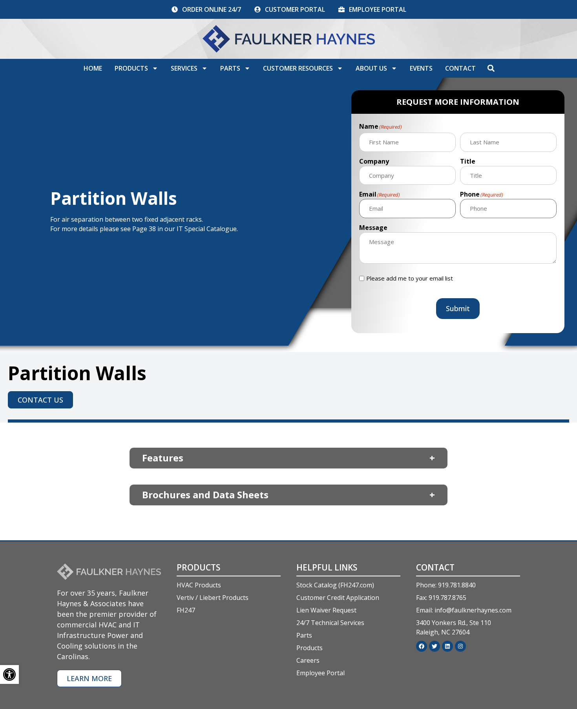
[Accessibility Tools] (9, 674)
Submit (458, 308)
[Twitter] (434, 646)
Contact (460, 68)
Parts (230, 68)
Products (131, 68)
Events (421, 68)
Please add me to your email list (409, 278)
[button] (491, 68)
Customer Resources (298, 68)
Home (93, 68)
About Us (371, 68)
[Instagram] (460, 646)
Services (184, 68)
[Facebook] (421, 646)
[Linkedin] (447, 646)
